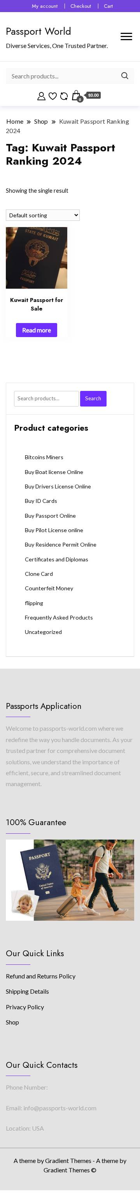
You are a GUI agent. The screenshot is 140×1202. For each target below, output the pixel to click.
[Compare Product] (64, 95)
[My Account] (41, 95)
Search (93, 398)
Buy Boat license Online (54, 472)
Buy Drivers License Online (58, 486)
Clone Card (39, 573)
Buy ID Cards (41, 500)
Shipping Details (27, 991)
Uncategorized (43, 632)
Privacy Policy (25, 1006)
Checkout (80, 6)
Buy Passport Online (50, 515)
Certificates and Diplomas (56, 559)
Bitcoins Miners (44, 457)
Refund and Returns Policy (40, 976)
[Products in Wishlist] (53, 95)
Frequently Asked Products (59, 617)
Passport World (38, 31)
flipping (34, 603)
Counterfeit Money (49, 588)
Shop (12, 1022)
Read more (36, 330)
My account (45, 6)
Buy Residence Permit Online (60, 544)
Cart (108, 6)
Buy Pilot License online (54, 530)
